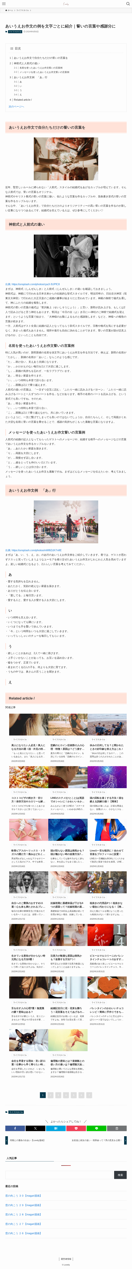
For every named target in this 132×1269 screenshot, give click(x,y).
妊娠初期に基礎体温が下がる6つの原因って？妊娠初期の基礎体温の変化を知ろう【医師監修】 (67, 905)
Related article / (23, 99)
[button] (15, 1128)
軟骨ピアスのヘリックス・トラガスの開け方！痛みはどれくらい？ (28, 852)
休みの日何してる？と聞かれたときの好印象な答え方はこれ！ (107, 747)
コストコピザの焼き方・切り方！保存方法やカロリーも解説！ (27, 799)
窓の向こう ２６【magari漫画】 (23, 1233)
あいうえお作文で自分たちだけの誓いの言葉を (41, 58)
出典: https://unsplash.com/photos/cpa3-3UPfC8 (32, 284)
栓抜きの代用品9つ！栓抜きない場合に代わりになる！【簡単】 (106, 905)
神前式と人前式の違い (27, 63)
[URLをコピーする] (117, 1128)
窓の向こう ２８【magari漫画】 (23, 1214)
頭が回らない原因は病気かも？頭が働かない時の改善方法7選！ (67, 852)
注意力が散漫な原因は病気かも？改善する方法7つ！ (66, 957)
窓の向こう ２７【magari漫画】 (23, 1224)
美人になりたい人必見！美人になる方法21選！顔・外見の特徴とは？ (28, 747)
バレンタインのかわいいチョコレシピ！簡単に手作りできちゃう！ (107, 1010)
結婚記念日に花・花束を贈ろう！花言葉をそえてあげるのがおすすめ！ (67, 1010)
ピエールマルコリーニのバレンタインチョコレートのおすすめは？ (107, 957)
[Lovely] (66, 4)
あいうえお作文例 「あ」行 (30, 77)
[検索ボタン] (128, 4)
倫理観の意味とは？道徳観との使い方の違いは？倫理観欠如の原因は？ (67, 1062)
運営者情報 (66, 1259)
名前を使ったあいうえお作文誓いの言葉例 (41, 67)
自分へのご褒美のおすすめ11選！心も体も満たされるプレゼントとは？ (28, 905)
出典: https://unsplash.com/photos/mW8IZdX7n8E (33, 550)
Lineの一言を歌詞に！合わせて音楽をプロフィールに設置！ (107, 852)
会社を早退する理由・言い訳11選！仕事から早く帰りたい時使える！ (28, 1062)
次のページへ (16, 106)
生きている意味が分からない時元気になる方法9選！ (28, 957)
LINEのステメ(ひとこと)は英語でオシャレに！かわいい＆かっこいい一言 (67, 799)
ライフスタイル (15, 32)
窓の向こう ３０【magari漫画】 (23, 1195)
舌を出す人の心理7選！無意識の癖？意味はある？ (27, 1010)
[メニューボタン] (4, 4)
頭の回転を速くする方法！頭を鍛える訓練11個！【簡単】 (107, 799)
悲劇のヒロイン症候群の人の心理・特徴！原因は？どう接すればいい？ (67, 747)
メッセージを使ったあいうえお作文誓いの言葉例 (44, 72)
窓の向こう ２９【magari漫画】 (23, 1205)
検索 (120, 1175)
